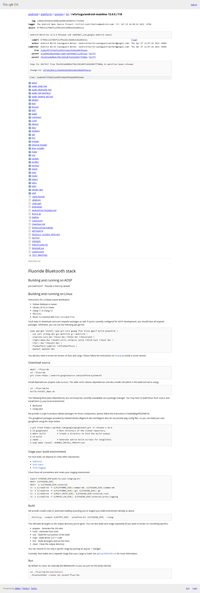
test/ (34, 172)
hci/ (33, 137)
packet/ (35, 158)
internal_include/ (39, 144)
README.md (38, 248)
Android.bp (37, 206)
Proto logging (39, 467)
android (33, 14)
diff (92, 53)
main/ (34, 151)
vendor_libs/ (37, 189)
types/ (35, 179)
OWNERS (36, 241)
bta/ (34, 103)
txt (187, 588)
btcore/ (35, 107)
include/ (35, 141)
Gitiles (17, 588)
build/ (34, 113)
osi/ (33, 155)
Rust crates (38, 464)
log (134, 40)
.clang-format (38, 196)
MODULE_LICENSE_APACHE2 (46, 234)
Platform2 (37, 461)
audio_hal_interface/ (41, 93)
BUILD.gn (36, 213)
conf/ (34, 120)
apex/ (34, 82)
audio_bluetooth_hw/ (42, 89)
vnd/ (34, 193)
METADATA (37, 231)
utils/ (34, 186)
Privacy (25, 588)
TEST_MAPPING (39, 255)
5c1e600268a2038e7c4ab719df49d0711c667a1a (64, 53)
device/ (35, 124)
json (194, 588)
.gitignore (36, 200)
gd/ (33, 134)
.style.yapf (36, 203)
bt (67, 14)
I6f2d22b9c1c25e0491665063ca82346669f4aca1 (67, 70)
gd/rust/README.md (106, 553)
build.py (35, 217)
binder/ (35, 100)
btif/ (34, 110)
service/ (35, 165)
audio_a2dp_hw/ (39, 86)
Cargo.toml (37, 220)
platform (46, 14)
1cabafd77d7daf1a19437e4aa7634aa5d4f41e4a (64, 50)
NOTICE (36, 237)
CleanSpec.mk (38, 224)
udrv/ (34, 182)
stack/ (35, 169)
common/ (36, 117)
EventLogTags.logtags (42, 227)
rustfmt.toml (38, 251)
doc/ (34, 127)
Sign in (194, 4)
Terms (34, 588)
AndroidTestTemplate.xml (44, 210)
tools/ (34, 175)
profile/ (35, 162)
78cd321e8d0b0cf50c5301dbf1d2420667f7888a (64, 57)
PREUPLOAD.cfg (40, 244)
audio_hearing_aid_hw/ (42, 96)
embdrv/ (36, 131)
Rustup (118, 355)
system (59, 14)
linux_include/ (38, 148)
